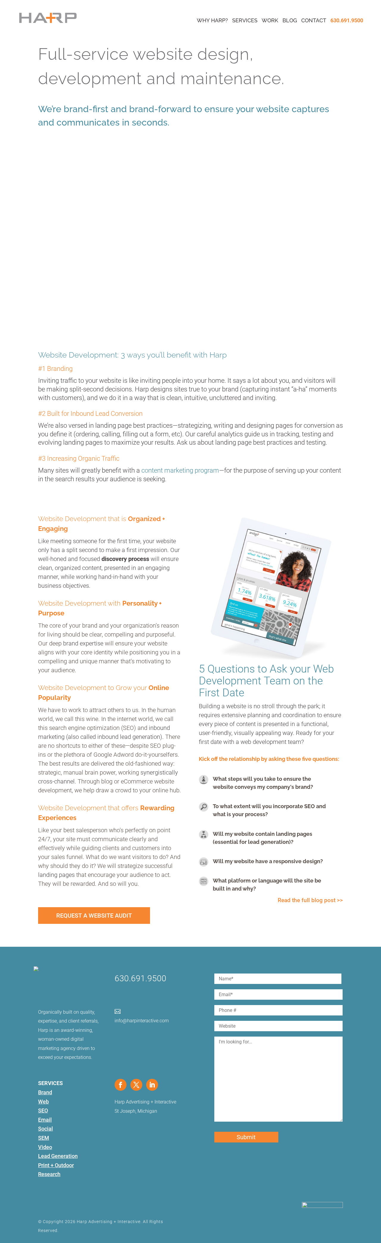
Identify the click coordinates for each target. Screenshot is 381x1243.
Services (244, 20)
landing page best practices (134, 425)
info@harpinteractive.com (142, 1020)
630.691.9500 (346, 20)
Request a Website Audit (94, 915)
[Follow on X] (136, 1085)
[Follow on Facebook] (121, 1085)
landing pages (56, 874)
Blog (289, 20)
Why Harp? (212, 20)
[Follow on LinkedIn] (152, 1085)
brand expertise (83, 643)
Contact (313, 20)
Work (270, 20)
